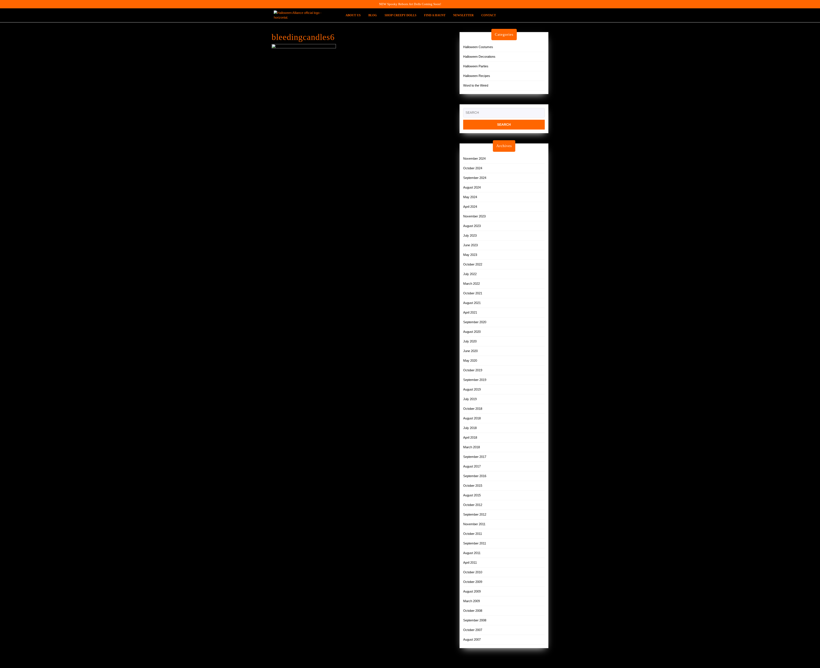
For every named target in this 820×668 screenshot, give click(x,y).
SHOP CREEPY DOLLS (400, 15)
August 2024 (472, 187)
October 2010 (472, 572)
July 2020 (470, 341)
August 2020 (472, 331)
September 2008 (474, 620)
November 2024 (474, 158)
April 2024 (470, 206)
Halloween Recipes (476, 76)
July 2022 (470, 274)
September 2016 (474, 476)
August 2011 (471, 553)
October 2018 (472, 408)
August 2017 (472, 466)
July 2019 (470, 399)
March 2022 (471, 283)
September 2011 (474, 543)
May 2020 (470, 360)
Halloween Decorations (479, 56)
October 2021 (472, 293)
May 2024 (470, 197)
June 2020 (470, 351)
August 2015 (472, 495)
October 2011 (472, 533)
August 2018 (472, 418)
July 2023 (470, 235)
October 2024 (472, 168)
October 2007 (472, 630)
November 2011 (474, 524)
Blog (372, 15)
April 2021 (470, 312)
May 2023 (470, 255)
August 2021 (472, 303)
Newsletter (463, 15)
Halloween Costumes (478, 47)
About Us (353, 15)
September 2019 (474, 380)
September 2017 (474, 457)
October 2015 (472, 485)
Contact (488, 15)
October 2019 (472, 370)
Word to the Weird (475, 85)
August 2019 (472, 389)
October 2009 (472, 582)
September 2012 (474, 514)
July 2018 (470, 428)
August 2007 (472, 639)
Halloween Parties (475, 66)
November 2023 (474, 216)
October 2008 (472, 610)
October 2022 (472, 264)
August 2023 (472, 226)
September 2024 (474, 178)
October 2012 (472, 505)
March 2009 (471, 601)
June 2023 (470, 245)
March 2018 (471, 447)
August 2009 (472, 591)
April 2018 (470, 437)
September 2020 (474, 322)
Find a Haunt (434, 15)
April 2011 (470, 562)
